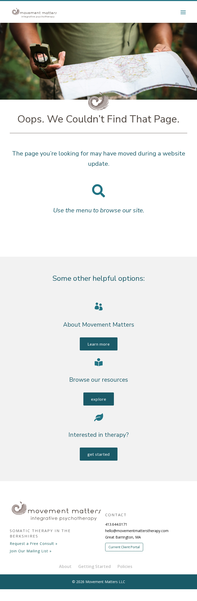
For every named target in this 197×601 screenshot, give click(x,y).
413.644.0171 (116, 524)
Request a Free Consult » (33, 543)
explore (98, 399)
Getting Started (94, 566)
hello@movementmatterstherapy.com (137, 530)
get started (98, 454)
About (65, 566)
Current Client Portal (124, 547)
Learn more (98, 343)
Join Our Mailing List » (31, 550)
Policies (124, 566)
